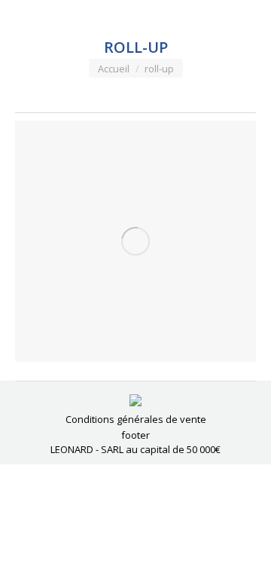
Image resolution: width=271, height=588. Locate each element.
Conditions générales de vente (135, 419)
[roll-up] (135, 241)
